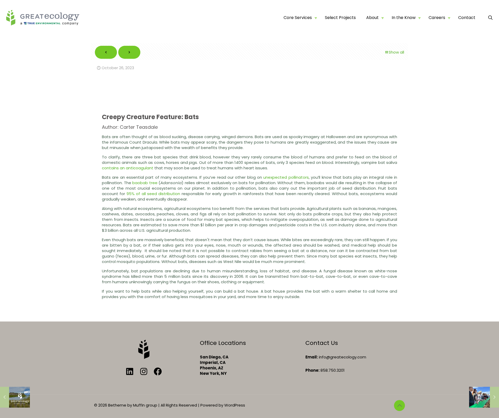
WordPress (234, 405)
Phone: (312, 370)
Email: (311, 357)
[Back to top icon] (399, 405)
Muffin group (145, 405)
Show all (396, 52)
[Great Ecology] (42, 17)
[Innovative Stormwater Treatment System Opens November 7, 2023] (484, 397)
